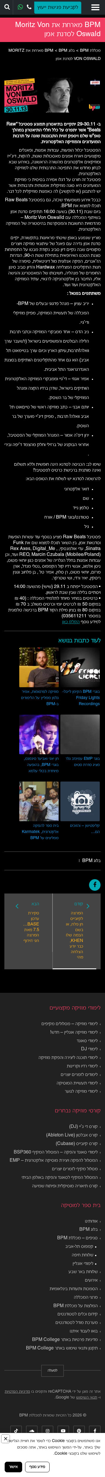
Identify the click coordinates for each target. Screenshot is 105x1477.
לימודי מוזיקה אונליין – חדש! (74, 1032)
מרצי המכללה (86, 1297)
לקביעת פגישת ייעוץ (57, 7)
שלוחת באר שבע (83, 1272)
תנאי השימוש (86, 1397)
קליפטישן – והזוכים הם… (85, 829)
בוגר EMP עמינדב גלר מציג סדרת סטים (83, 762)
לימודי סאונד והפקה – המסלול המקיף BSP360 (56, 1152)
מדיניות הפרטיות (17, 1392)
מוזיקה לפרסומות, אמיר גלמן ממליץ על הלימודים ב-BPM (40, 698)
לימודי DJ (89, 1049)
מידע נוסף (37, 1467)
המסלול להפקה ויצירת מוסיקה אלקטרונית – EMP (54, 1161)
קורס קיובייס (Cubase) (77, 1144)
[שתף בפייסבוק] (95, 885)
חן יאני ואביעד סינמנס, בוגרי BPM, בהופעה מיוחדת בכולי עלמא (41, 765)
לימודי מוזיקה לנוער (81, 1091)
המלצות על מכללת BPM (75, 1306)
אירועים (91, 1280)
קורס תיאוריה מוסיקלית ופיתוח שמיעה (65, 1186)
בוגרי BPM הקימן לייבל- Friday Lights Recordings (81, 698)
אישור (13, 1467)
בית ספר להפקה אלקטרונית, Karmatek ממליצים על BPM (40, 832)
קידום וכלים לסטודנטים (77, 1314)
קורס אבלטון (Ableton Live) (72, 1135)
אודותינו (91, 1221)
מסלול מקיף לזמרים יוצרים (75, 1169)
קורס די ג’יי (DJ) (83, 1127)
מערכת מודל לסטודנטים (76, 1323)
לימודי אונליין (83, 1264)
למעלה (52, 1370)
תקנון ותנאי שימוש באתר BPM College (62, 1348)
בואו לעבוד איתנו (84, 1331)
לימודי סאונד (87, 1041)
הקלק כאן (71, 622)
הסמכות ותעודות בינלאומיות (74, 1289)
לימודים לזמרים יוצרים (79, 1075)
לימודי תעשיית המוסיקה (77, 1083)
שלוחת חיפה (82, 1255)
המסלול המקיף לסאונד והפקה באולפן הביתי (60, 1178)
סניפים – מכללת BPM (77, 1238)
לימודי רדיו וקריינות (82, 1066)
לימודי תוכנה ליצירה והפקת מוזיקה (68, 1058)
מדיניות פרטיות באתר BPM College (65, 1340)
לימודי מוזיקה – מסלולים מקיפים (69, 1024)
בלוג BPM (91, 861)
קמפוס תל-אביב (79, 1247)
